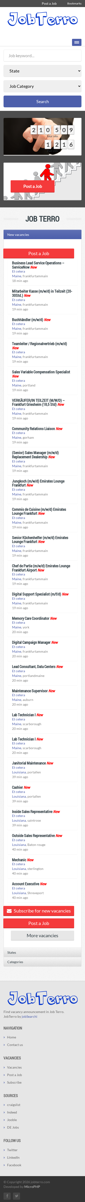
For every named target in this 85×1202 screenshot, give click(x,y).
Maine (16, 276)
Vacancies (14, 1067)
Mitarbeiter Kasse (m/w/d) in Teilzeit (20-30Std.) (42, 293)
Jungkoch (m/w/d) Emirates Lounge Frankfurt (38, 483)
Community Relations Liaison (33, 428)
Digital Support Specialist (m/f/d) (36, 593)
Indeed (12, 1112)
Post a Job (49, 3)
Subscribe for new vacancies (42, 910)
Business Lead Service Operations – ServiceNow (38, 264)
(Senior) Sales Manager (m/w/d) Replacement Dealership (35, 454)
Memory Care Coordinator (30, 618)
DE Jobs (13, 1127)
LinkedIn (13, 1157)
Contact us (15, 1045)
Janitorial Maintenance (29, 762)
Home (11, 1037)
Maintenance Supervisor (30, 690)
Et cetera (18, 271)
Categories (15, 962)
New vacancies (18, 235)
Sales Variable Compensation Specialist (41, 371)
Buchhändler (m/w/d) (27, 319)
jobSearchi (29, 1016)
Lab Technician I (24, 714)
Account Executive (25, 883)
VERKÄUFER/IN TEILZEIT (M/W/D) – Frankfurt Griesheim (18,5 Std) (38, 402)
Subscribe (14, 1082)
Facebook (14, 1165)
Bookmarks (74, 3)
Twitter (12, 1150)
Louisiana (19, 772)
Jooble (12, 1120)
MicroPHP (32, 1187)
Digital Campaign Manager (31, 642)
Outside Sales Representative (33, 835)
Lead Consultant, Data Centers (33, 666)
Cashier (17, 787)
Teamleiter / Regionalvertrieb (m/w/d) (39, 343)
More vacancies (42, 935)
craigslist (13, 1105)
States (11, 952)
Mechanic (19, 859)
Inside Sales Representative (32, 811)
